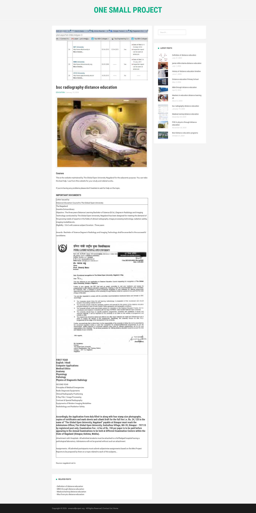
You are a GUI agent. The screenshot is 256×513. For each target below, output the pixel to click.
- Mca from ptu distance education (70, 494)
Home (115, 508)
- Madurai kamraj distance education (71, 492)
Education (60, 92)
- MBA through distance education (70, 489)
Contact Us (107, 508)
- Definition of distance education (69, 486)
